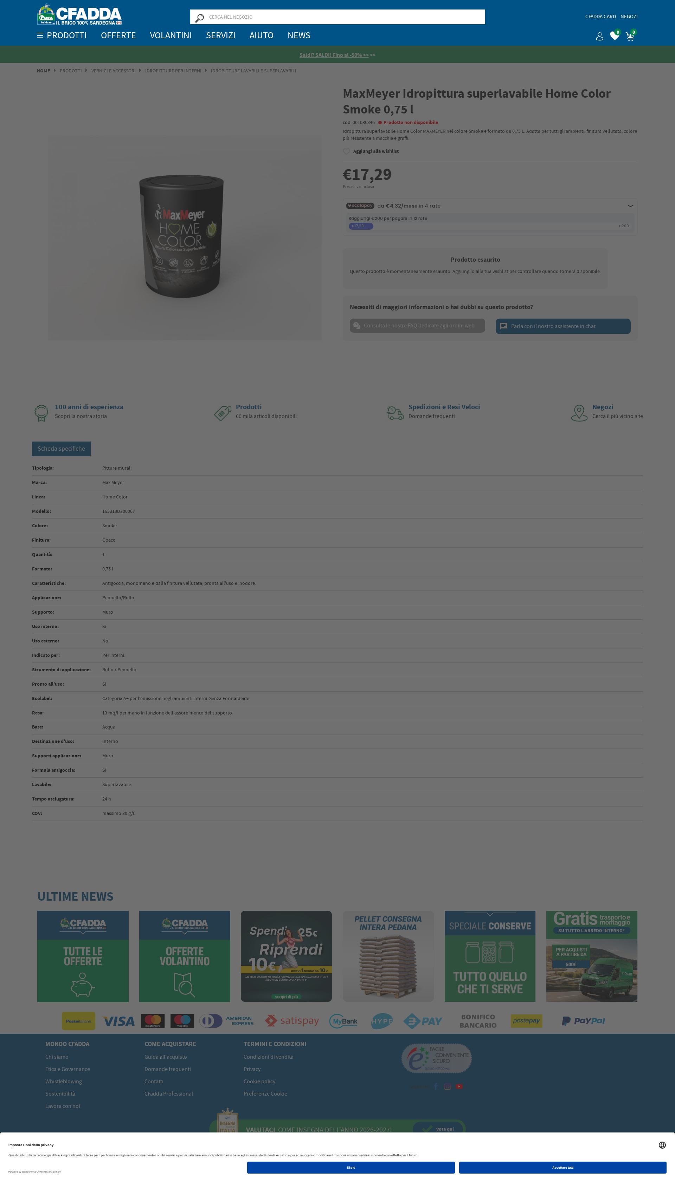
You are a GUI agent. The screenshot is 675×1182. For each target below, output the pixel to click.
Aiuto (262, 35)
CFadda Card (600, 16)
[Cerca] (199, 17)
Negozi (629, 16)
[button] (597, 33)
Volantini (171, 35)
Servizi (221, 35)
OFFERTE (118, 35)
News (299, 35)
